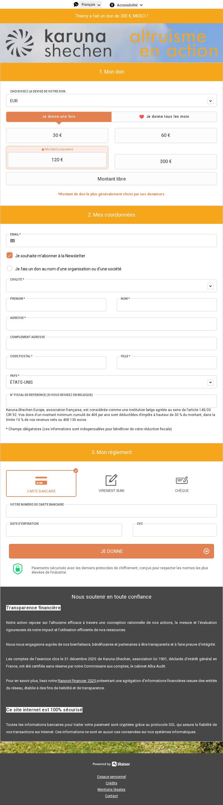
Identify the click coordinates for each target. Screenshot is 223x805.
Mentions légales (111, 790)
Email (15, 234)
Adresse (18, 317)
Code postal (21, 356)
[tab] (59, 117)
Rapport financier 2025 (77, 681)
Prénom (17, 298)
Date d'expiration (24, 523)
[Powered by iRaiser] (111, 764)
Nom (125, 298)
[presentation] (58, 117)
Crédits (111, 783)
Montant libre (112, 179)
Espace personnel (111, 777)
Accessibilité (127, 5)
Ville (125, 356)
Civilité (17, 279)
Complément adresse (27, 337)
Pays (14, 375)
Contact (111, 796)
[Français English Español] (90, 4)
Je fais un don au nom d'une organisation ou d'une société (68, 269)
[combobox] (111, 100)
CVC (140, 523)
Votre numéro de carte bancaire (37, 504)
